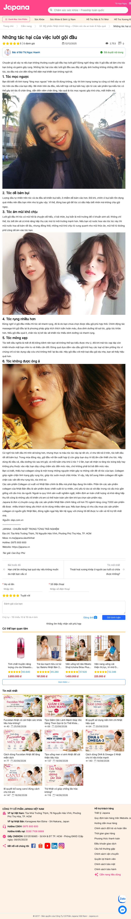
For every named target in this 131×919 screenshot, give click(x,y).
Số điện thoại (57, 584)
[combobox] (88, 10)
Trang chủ (8, 26)
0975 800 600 (30, 826)
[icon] (33, 847)
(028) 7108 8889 (35, 831)
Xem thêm (63, 682)
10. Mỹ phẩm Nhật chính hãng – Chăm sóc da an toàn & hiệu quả (72, 26)
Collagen (22, 484)
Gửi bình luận (114, 617)
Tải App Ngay (121, 3)
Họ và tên (9, 584)
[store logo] (16, 7)
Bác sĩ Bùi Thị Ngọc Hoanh (26, 52)
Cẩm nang (26, 26)
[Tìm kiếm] (51, 10)
